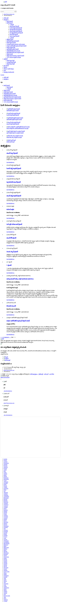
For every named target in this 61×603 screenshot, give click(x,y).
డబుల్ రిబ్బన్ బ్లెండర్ (14, 26)
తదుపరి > (7, 337)
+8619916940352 (8, 391)
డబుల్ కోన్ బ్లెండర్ (14, 34)
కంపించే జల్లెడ (10, 209)
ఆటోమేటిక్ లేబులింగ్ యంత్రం (13, 50)
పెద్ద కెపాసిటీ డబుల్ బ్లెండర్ (16, 29)
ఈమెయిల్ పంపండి (5, 377)
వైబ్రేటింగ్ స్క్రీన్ (10, 39)
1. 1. (2, 337)
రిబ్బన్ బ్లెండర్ (10, 21)
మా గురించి (6, 65)
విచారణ (8, 162)
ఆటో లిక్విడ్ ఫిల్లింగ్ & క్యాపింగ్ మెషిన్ (15, 132)
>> (10, 337)
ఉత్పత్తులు (6, 19)
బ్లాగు (5, 70)
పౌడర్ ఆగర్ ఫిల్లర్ (11, 141)
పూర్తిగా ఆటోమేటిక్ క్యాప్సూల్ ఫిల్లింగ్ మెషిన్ (16, 45)
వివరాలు (12, 162)
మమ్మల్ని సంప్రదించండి (9, 72)
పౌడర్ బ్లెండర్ (10, 23)
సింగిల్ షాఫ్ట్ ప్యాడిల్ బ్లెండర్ (16, 27)
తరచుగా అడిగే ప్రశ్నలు (9, 68)
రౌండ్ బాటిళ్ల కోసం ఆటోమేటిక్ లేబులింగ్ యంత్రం (17, 128)
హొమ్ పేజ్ (6, 18)
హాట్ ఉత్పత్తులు (34, 374)
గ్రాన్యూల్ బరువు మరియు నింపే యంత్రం (16, 44)
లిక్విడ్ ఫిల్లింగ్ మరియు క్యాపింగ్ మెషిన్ (15, 55)
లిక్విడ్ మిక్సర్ (10, 54)
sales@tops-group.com (9, 370)
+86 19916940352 (8, 415)
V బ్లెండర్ (12, 24)
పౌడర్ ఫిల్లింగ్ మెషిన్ (11, 42)
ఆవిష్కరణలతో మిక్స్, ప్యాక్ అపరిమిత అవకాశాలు (20, 279)
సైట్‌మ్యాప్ (41, 374)
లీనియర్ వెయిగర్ (11, 306)
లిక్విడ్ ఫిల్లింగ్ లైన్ (11, 63)
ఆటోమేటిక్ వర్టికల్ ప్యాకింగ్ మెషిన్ (14, 119)
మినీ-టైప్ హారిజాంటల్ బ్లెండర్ (16, 32)
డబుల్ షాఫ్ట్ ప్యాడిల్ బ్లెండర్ (16, 31)
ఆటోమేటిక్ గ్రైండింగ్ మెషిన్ (13, 41)
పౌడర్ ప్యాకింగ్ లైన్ (11, 47)
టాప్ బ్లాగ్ (46, 374)
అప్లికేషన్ (6, 59)
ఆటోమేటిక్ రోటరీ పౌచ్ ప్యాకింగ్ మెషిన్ (15, 52)
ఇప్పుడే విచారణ (4, 354)
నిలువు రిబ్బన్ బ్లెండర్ (14, 36)
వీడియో (5, 67)
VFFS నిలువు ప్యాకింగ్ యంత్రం (14, 57)
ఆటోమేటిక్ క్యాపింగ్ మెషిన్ (13, 49)
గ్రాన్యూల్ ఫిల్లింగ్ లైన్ (11, 62)
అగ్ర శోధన (51, 374)
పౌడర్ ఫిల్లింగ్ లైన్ (11, 60)
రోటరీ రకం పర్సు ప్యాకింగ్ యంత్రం (14, 137)
